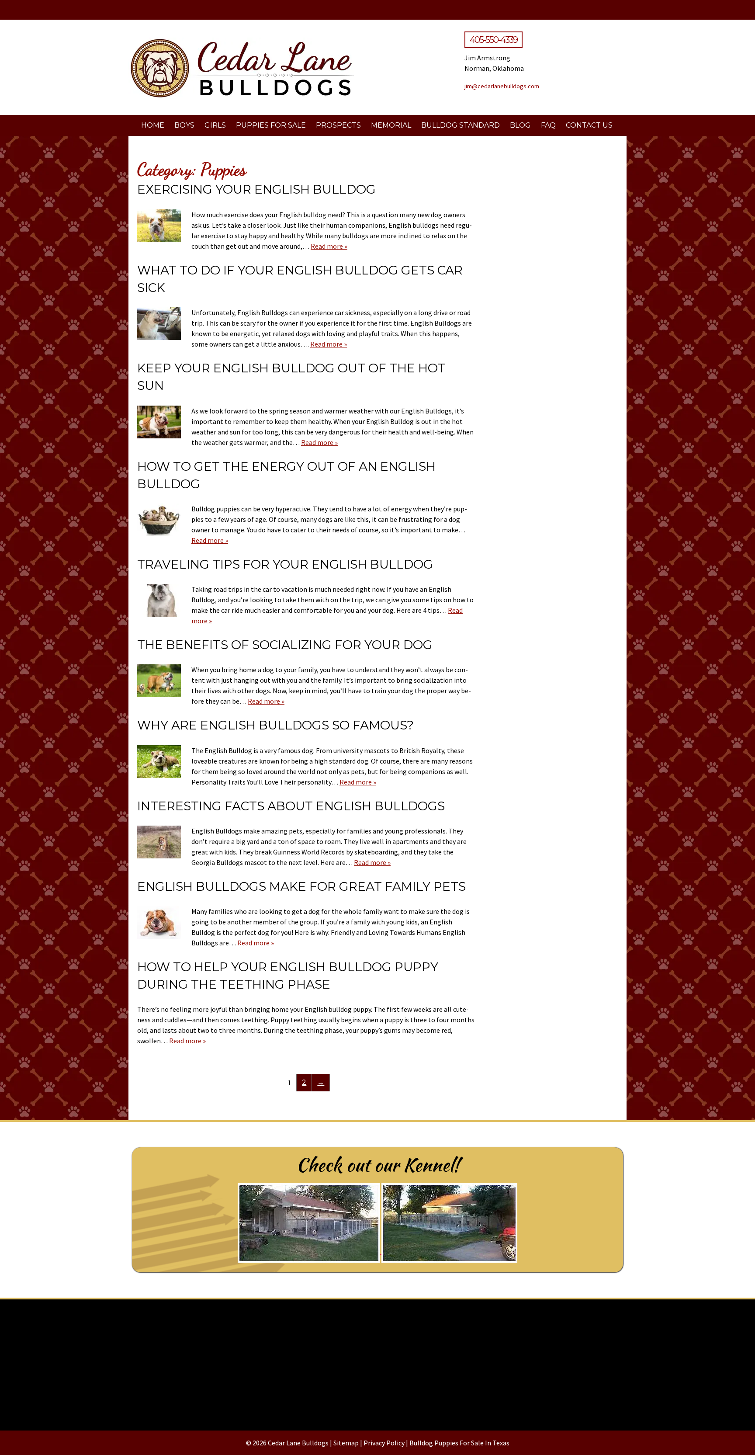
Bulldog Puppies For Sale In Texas (459, 1442)
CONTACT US (589, 125)
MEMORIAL (391, 125)
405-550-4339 (493, 40)
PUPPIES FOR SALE (271, 125)
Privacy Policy (384, 1442)
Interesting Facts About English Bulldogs (291, 806)
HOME (152, 125)
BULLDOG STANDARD (460, 125)
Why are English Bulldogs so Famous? (275, 725)
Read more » (329, 246)
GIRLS (215, 125)
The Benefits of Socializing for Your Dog (285, 644)
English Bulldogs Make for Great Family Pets (301, 886)
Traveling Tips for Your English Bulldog (285, 564)
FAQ (548, 125)
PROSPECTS (338, 125)
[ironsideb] (377, 1361)
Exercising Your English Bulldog (256, 189)
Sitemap (346, 1442)
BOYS (184, 125)
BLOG (520, 125)
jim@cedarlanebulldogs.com (501, 86)
